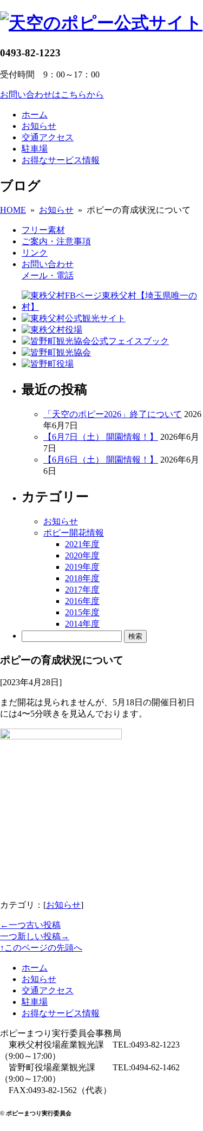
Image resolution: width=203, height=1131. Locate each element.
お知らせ (39, 126)
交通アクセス (48, 137)
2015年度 (82, 612)
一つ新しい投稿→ (34, 936)
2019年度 (82, 566)
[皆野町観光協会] (56, 352)
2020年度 (82, 555)
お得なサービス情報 (61, 160)
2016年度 (82, 601)
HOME (13, 209)
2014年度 (82, 623)
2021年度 (82, 544)
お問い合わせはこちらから (52, 94)
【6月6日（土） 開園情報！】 (100, 459)
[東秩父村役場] (52, 329)
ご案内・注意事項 (56, 241)
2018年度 (82, 578)
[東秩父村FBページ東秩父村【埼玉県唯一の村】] (112, 306)
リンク (35, 252)
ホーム (35, 114)
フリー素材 (43, 230)
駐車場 (35, 148)
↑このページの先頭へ (41, 947)
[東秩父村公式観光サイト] (74, 318)
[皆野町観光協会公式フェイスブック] (95, 341)
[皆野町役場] (48, 363)
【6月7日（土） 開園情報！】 (100, 436)
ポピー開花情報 (73, 532)
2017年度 (82, 589)
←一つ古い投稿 (30, 924)
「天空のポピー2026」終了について (112, 414)
